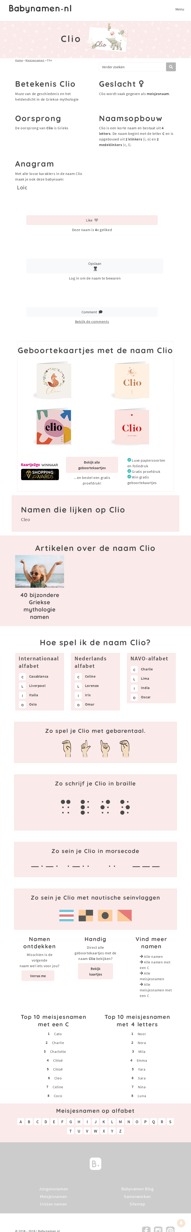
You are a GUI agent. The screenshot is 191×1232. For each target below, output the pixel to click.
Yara (142, 1069)
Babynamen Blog (137, 1188)
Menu (179, 9)
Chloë (58, 1069)
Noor (142, 1033)
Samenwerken (137, 1196)
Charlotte (58, 1051)
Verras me (38, 975)
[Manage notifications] (181, 1223)
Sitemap (137, 1204)
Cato (58, 1033)
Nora (142, 1042)
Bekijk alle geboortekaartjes (92, 465)
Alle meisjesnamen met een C (156, 990)
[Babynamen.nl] (95, 1163)
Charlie (58, 1042)
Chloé (58, 1060)
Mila (142, 1051)
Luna (142, 1095)
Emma (142, 1060)
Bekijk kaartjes (95, 971)
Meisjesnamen (34, 60)
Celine (58, 1087)
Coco (58, 1095)
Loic (22, 187)
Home (19, 60)
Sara (142, 1078)
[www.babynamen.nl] (40, 9)
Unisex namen (53, 1204)
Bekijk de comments (92, 321)
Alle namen (153, 956)
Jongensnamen (53, 1188)
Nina (142, 1087)
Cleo (25, 519)
